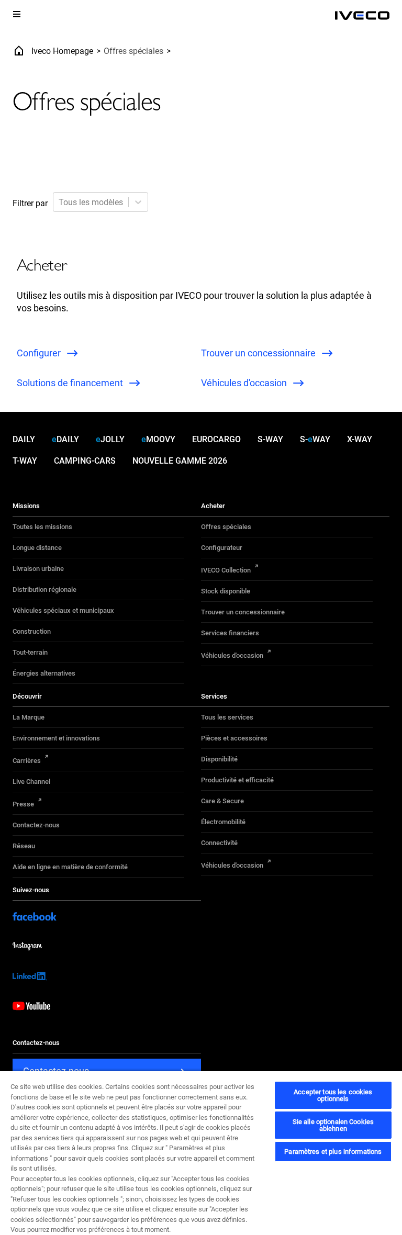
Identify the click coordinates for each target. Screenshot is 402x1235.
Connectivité (219, 843)
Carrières (27, 761)
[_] (362, 15)
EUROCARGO (216, 439)
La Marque (28, 717)
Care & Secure (222, 801)
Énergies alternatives (44, 673)
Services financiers (230, 633)
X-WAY (359, 439)
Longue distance (37, 548)
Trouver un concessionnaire (243, 612)
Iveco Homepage (62, 51)
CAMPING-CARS (85, 461)
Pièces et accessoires (234, 738)
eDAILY (65, 439)
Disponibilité (219, 759)
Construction (32, 631)
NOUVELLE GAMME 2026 (179, 461)
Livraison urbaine (38, 568)
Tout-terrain (30, 652)
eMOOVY (158, 439)
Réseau (24, 846)
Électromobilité (223, 822)
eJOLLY (110, 439)
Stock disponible (225, 591)
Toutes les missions (42, 527)
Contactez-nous (36, 825)
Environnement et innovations (56, 738)
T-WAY (25, 461)
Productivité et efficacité (237, 780)
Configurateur (221, 548)
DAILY (24, 439)
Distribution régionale (44, 589)
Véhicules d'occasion (232, 655)
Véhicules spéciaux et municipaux (63, 610)
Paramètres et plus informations (333, 1151)
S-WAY (270, 439)
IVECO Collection (226, 570)
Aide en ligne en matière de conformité (70, 867)
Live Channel (31, 781)
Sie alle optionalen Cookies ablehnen (333, 1125)
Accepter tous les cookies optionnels (333, 1095)
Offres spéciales (226, 527)
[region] (201, 1152)
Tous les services (227, 717)
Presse (23, 804)
